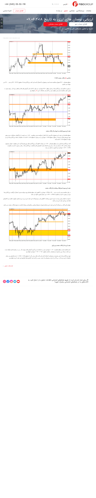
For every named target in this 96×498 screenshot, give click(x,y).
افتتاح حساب (19, 11)
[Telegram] (14, 281)
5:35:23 (56, 4)
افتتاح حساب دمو (81, 24)
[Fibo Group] (83, 4)
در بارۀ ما (59, 11)
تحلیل (66, 11)
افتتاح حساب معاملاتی (55, 24)
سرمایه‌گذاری (80, 11)
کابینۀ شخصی (7, 11)
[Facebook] (7, 281)
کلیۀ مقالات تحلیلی (8, 266)
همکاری (71, 11)
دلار (66, 78)
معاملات (88, 11)
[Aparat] (4, 281)
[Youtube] (18, 281)
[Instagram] (11, 281)
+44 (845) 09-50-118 (15, 4)
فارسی (65, 4)
